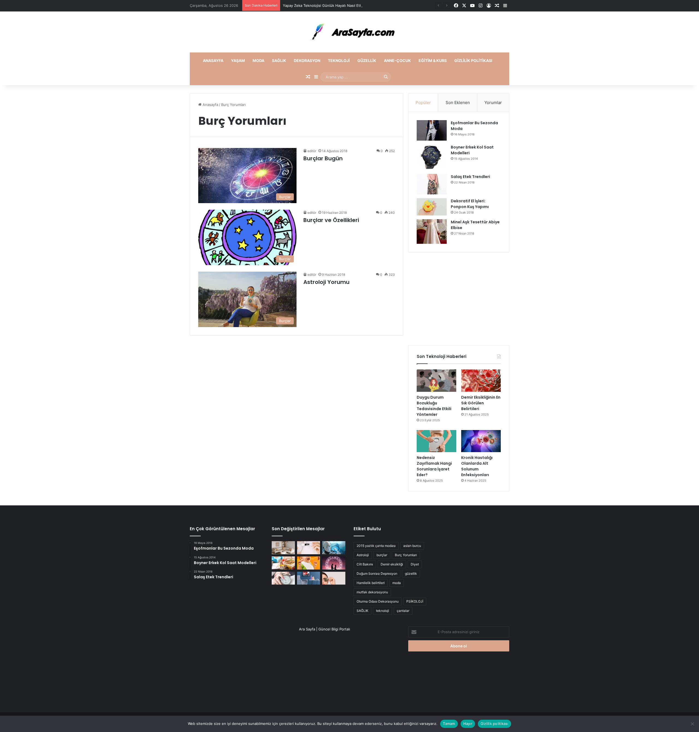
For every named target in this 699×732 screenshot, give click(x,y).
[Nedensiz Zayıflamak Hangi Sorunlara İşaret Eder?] (436, 441)
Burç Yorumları (406, 555)
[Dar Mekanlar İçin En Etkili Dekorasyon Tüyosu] (283, 547)
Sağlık (279, 60)
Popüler (423, 102)
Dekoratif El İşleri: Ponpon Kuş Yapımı (470, 203)
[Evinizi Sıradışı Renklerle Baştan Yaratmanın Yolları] (308, 578)
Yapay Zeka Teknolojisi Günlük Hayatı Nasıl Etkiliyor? (327, 5)
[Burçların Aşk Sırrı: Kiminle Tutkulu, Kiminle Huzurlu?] (333, 563)
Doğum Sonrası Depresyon (377, 573)
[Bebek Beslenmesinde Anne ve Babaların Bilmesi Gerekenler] (308, 563)
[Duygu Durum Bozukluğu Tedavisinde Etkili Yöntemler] (436, 380)
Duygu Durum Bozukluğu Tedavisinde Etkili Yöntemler (434, 406)
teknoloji (382, 611)
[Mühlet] (349, 32)
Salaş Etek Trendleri (470, 176)
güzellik (411, 573)
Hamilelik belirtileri (371, 583)
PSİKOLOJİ (414, 601)
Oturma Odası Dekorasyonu (378, 601)
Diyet (415, 564)
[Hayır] (692, 724)
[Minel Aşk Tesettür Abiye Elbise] (432, 231)
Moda (258, 60)
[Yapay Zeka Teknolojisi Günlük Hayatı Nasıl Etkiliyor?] (333, 547)
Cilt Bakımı (365, 564)
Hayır (467, 723)
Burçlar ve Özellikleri (331, 220)
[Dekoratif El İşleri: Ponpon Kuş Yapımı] (432, 206)
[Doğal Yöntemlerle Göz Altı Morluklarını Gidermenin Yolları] (333, 578)
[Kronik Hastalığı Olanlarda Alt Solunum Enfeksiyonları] (481, 441)
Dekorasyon (307, 60)
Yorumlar (493, 102)
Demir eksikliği (392, 564)
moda (396, 583)
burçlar (382, 555)
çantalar (403, 611)
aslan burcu (412, 546)
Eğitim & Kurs (433, 60)
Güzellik (366, 60)
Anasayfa (213, 60)
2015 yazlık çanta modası (376, 546)
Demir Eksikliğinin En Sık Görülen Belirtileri (480, 403)
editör (311, 151)
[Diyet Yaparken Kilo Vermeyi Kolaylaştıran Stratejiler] (283, 563)
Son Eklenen (458, 102)
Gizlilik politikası (473, 60)
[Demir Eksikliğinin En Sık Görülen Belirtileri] (481, 380)
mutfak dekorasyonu (372, 592)
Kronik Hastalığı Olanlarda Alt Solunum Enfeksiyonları (477, 466)
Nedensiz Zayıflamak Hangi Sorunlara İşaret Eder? (434, 466)
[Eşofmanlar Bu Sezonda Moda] (432, 130)
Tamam (449, 723)
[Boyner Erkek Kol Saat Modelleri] (432, 157)
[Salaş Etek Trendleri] (432, 184)
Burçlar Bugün (323, 158)
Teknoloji (339, 60)
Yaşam (238, 60)
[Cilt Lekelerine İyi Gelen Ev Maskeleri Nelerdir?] (308, 547)
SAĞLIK (362, 611)
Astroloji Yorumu (326, 282)
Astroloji (363, 555)
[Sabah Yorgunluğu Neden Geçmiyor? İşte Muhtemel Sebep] (283, 578)
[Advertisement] (458, 298)
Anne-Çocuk (397, 60)
